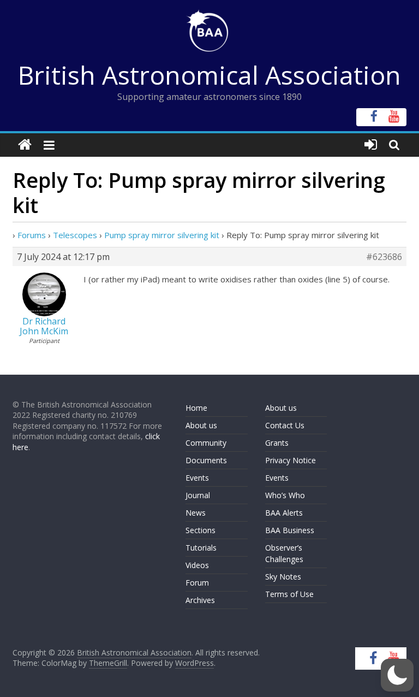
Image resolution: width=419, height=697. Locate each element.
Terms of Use (289, 594)
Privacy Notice (290, 460)
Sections (200, 530)
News (195, 512)
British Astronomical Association (209, 75)
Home (196, 408)
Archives (200, 600)
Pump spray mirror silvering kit (161, 234)
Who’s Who (285, 495)
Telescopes (75, 234)
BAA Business (289, 530)
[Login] (370, 145)
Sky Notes (283, 576)
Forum (197, 582)
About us (201, 425)
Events (197, 477)
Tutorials (201, 547)
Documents (206, 460)
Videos (197, 565)
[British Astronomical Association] (25, 145)
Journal (197, 495)
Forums (31, 234)
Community (205, 443)
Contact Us (284, 425)
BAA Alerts (284, 512)
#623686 (384, 257)
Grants (277, 443)
